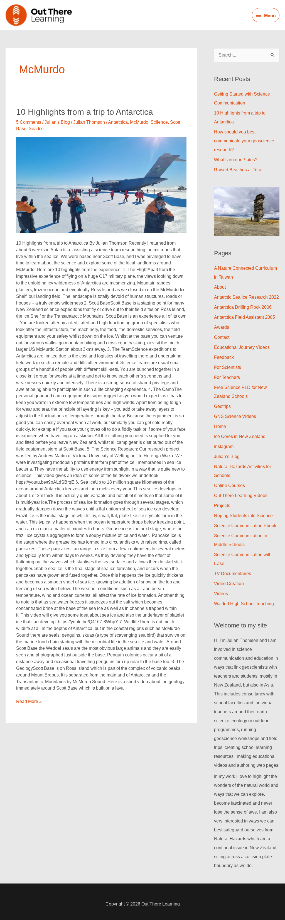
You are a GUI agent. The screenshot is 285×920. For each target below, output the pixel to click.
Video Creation (229, 583)
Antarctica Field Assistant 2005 (244, 317)
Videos (221, 593)
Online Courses (229, 485)
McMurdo (139, 122)
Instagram (224, 446)
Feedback (224, 357)
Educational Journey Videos (242, 347)
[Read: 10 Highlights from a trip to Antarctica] (101, 185)
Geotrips (222, 406)
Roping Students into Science (243, 515)
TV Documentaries (232, 573)
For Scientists (227, 367)
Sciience (159, 122)
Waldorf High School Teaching (244, 603)
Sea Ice (36, 128)
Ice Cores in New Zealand (240, 436)
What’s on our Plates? (235, 159)
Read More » (29, 701)
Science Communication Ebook (245, 525)
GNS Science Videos (235, 416)
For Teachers (227, 377)
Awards (221, 327)
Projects (222, 505)
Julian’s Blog (227, 456)
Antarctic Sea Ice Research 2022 (246, 297)
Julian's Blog (57, 122)
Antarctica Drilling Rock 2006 (243, 307)
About (220, 287)
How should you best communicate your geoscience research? (244, 141)
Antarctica (118, 122)
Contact (221, 337)
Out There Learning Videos (240, 495)
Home (220, 426)
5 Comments (28, 122)
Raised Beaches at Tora (237, 169)
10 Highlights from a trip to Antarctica (84, 111)
